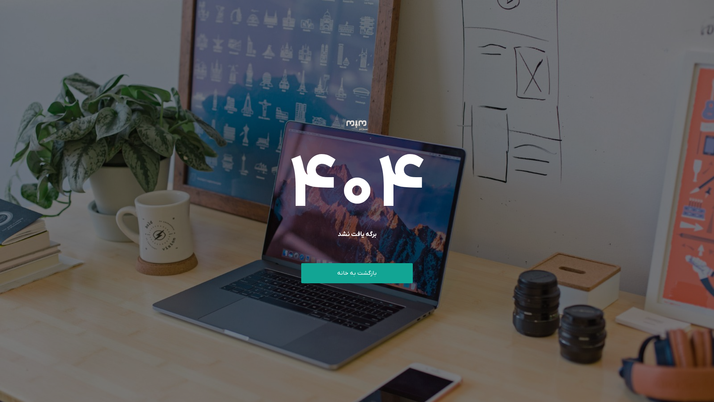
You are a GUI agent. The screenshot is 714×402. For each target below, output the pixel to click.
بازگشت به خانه (357, 273)
